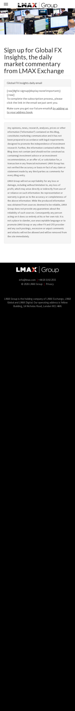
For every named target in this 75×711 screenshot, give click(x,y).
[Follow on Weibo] (45, 291)
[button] (6, 4)
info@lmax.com (27, 279)
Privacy (50, 284)
